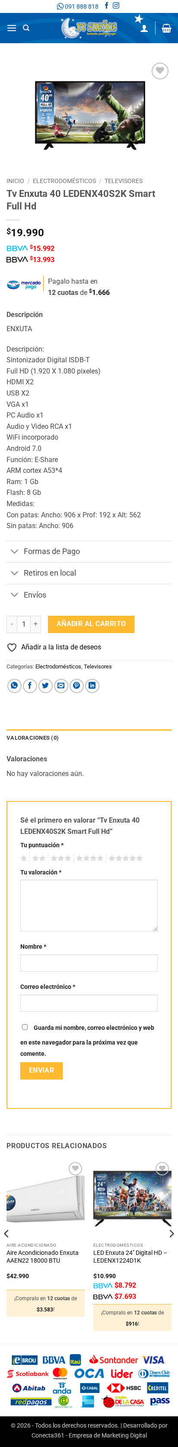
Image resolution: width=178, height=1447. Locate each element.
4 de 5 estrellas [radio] (88, 858)
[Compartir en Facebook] (30, 686)
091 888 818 (81, 6)
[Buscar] (26, 28)
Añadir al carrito (91, 624)
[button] (11, 27)
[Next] (171, 1251)
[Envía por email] (61, 686)
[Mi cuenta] (144, 28)
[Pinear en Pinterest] (77, 686)
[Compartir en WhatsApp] (14, 686)
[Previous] (7, 1251)
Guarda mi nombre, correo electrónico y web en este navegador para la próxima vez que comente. (87, 1041)
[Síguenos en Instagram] (116, 6)
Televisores (124, 180)
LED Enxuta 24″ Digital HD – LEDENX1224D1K (130, 1256)
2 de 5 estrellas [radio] (37, 858)
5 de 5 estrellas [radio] (124, 858)
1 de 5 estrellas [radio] (22, 858)
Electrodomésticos (64, 180)
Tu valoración (40, 872)
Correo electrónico (47, 987)
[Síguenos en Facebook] (106, 6)
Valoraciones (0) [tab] (32, 738)
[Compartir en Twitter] (45, 686)
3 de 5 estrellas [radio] (59, 858)
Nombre (33, 946)
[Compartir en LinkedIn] (92, 686)
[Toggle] (14, 552)
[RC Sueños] (89, 28)
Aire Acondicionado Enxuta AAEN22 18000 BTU (42, 1256)
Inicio (15, 180)
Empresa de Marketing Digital (108, 1435)
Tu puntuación (42, 845)
